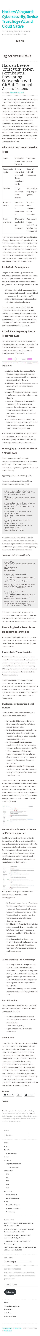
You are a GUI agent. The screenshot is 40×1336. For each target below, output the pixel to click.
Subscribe (10, 1292)
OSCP (7, 1188)
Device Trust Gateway (12, 1198)
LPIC (7, 1184)
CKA (7, 1174)
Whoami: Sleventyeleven (11, 1306)
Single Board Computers (13, 1164)
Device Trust (24, 1111)
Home (6, 1302)
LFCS (7, 1181)
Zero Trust (5, 1121)
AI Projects (7, 1160)
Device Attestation (11, 1194)
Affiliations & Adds (10, 1316)
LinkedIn (7, 1146)
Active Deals (8, 1313)
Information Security (8, 1118)
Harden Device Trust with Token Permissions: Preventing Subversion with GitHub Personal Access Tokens (18, 77)
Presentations (8, 1309)
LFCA (7, 1177)
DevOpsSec (13, 1116)
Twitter (6, 1157)
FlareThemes (8, 1331)
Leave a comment (15, 1121)
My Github (7, 1150)
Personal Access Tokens (28, 1118)
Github (25, 1116)
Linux (6, 1201)
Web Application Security (20, 1113)
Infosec (18, 1118)
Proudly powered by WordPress (11, 1328)
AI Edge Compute (13, 1167)
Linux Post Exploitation (13, 1208)
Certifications (8, 1170)
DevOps (31, 1111)
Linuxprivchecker (11, 1153)
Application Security (14, 1111)
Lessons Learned (7, 1113)
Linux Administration (13, 1205)
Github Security (32, 1116)
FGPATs (19, 1116)
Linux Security (10, 1212)
